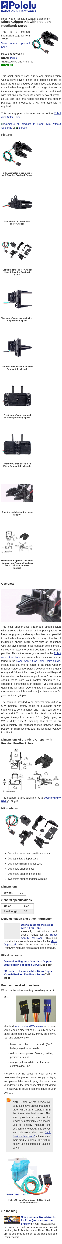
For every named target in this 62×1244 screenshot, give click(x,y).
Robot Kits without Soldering (32, 18)
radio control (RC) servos (28, 1026)
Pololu (13, 57)
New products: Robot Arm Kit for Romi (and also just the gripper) (38, 1220)
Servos (23, 127)
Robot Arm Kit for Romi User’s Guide (38, 661)
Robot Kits (7, 18)
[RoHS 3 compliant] (7, 65)
